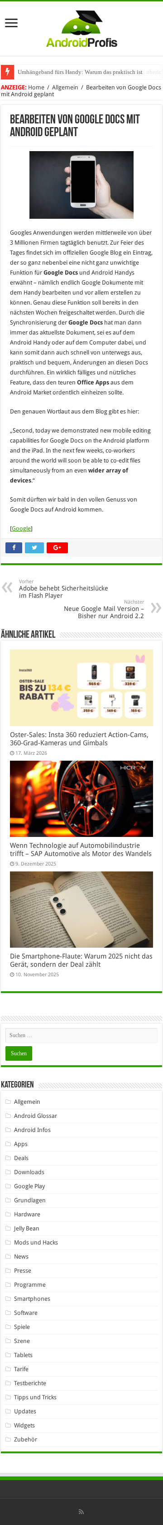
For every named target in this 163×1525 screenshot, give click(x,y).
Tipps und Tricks (35, 1397)
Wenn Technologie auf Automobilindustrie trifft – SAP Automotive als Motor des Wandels (81, 849)
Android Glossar (35, 1115)
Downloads (29, 1172)
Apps (21, 1144)
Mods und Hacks (36, 1242)
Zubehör (25, 1439)
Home (36, 87)
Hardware (27, 1214)
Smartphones (32, 1298)
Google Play (29, 1186)
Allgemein (65, 87)
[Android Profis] (81, 27)
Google (21, 528)
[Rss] (81, 1511)
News (21, 1256)
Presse (22, 1270)
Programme (30, 1284)
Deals (21, 1158)
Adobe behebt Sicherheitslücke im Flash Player (63, 589)
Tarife (21, 1369)
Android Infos (32, 1130)
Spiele (22, 1326)
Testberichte (30, 1383)
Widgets (24, 1425)
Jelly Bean (26, 1228)
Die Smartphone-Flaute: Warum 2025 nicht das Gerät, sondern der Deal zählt (81, 960)
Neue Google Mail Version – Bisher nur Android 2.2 (104, 609)
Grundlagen (30, 1200)
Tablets (23, 1355)
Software (26, 1312)
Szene (22, 1341)
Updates (25, 1411)
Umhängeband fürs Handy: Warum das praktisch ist (80, 72)
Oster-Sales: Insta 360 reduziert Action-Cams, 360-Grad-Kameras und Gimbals (79, 739)
